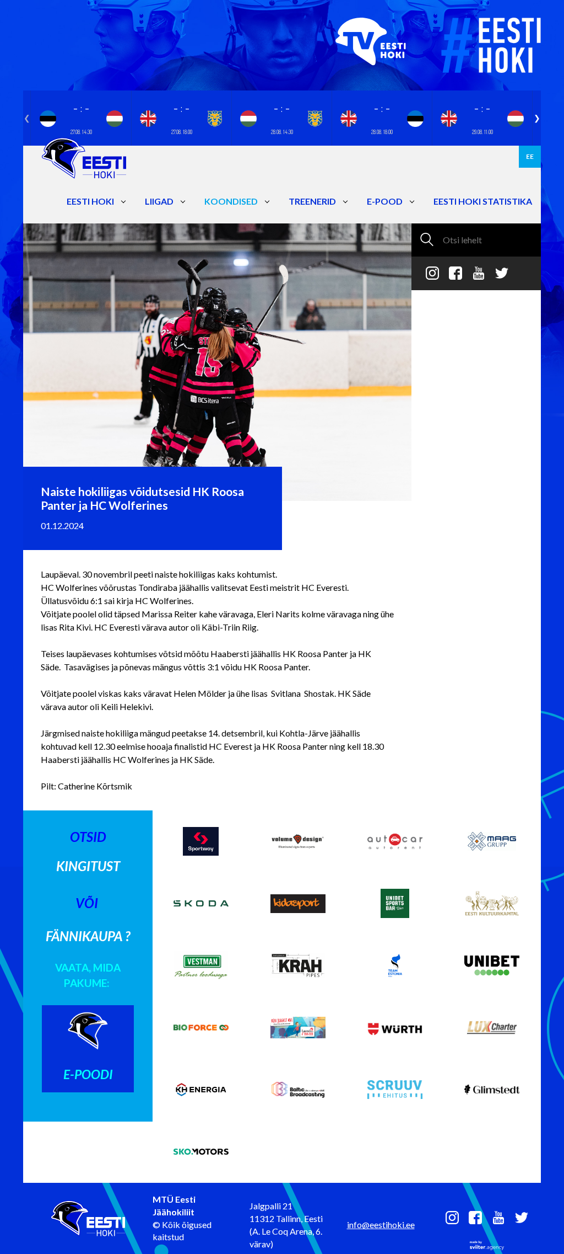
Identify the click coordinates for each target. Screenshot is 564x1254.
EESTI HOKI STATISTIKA (482, 201)
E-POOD (385, 201)
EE (530, 156)
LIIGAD (159, 201)
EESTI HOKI (90, 201)
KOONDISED (231, 201)
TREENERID (312, 201)
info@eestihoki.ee (381, 1224)
